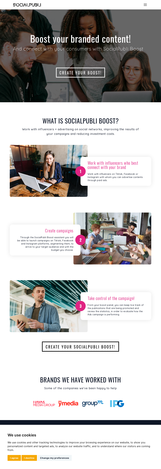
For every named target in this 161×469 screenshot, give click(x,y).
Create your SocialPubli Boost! (80, 347)
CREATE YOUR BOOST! (80, 72)
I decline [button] (29, 458)
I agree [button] (14, 458)
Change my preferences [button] (54, 458)
